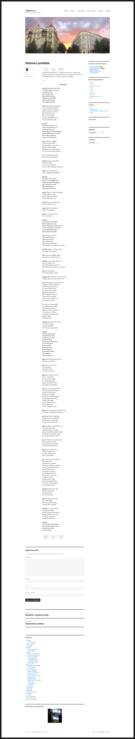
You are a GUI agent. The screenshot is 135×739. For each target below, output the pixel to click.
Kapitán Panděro (32, 671)
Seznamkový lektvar (94, 66)
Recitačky (30, 681)
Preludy (28, 690)
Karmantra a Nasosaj (32, 672)
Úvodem (72, 11)
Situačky (28, 693)
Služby (100, 11)
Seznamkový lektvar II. (95, 68)
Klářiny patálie (31, 674)
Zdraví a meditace (30, 699)
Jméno (27, 578)
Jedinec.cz (30, 10)
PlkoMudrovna (32, 661)
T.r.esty (28, 695)
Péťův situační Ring (32, 662)
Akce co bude (31, 642)
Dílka (27, 647)
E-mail (27, 585)
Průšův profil (93, 93)
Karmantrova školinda (33, 655)
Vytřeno (29, 686)
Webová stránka (30, 592)
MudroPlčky (30, 667)
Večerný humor (30, 698)
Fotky (27, 652)
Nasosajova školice (32, 656)
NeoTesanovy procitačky (32, 665)
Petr (26, 72)
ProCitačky (30, 668)
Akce (27, 640)
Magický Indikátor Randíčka (99, 111)
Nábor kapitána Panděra (95, 96)
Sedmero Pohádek (30, 692)
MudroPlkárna (32, 659)
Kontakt (108, 11)
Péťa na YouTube (91, 11)
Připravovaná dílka (29, 76)
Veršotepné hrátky (94, 72)
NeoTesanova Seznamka (33, 675)
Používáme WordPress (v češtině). (39, 732)
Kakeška (92, 82)
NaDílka (66, 11)
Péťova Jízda (30, 677)
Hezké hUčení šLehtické (31, 653)
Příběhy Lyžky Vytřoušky (33, 680)
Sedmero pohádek (94, 69)
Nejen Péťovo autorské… (95, 86)
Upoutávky (30, 684)
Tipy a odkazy (29, 696)
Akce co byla (30, 643)
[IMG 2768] (55, 712)
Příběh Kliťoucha (31, 678)
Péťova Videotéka (30, 670)
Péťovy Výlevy (31, 658)
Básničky (28, 645)
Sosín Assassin (31, 683)
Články (28, 646)
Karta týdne (29, 664)
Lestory (91, 89)
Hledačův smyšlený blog (95, 71)
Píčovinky (28, 687)
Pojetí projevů (81, 11)
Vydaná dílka (31, 650)
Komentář (28, 557)
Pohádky (28, 689)
